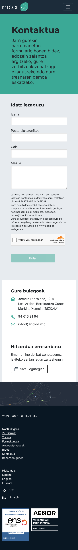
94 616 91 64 (28, 316)
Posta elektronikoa (25, 130)
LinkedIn (14, 497)
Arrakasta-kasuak (13, 445)
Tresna (6, 437)
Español (7, 474)
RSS (11, 490)
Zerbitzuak (9, 433)
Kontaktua (8, 453)
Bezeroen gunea (12, 458)
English (7, 479)
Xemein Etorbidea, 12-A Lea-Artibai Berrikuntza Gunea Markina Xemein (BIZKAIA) (41, 304)
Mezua (16, 163)
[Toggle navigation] (68, 6)
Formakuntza (10, 441)
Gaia (14, 147)
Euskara (7, 483)
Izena (15, 114)
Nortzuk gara (10, 429)
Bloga (5, 449)
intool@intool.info (32, 324)
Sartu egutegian (32, 369)
